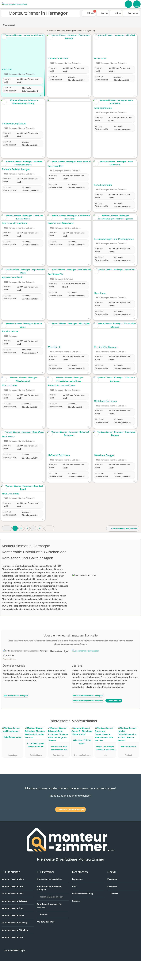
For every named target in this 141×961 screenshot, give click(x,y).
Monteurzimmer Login (14, 950)
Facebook (112, 879)
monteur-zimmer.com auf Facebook (88, 701)
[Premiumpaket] (135, 723)
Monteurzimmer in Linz (12, 886)
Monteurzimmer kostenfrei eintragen (49, 888)
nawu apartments (103, 108)
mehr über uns (114, 701)
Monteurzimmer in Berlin (13, 915)
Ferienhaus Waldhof (58, 58)
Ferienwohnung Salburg (14, 123)
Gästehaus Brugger (104, 455)
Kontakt (44, 914)
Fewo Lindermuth (103, 185)
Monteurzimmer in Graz (12, 908)
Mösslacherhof (9, 385)
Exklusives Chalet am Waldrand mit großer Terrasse (35, 745)
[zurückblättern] (8, 50)
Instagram (112, 886)
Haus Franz (100, 293)
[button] (7, 528)
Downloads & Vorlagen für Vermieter (49, 905)
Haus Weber (8, 436)
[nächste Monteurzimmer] (49, 528)
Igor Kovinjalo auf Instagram (16, 696)
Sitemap (76, 901)
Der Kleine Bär (55, 274)
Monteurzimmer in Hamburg (15, 923)
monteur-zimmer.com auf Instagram (88, 696)
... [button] (33, 528)
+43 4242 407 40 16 (46, 922)
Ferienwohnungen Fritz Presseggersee (114, 239)
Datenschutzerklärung (82, 894)
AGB (74, 886)
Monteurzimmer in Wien (13, 879)
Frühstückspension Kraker (61, 385)
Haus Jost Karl (55, 166)
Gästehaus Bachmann (105, 401)
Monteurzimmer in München (15, 930)
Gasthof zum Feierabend (60, 223)
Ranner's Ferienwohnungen (16, 169)
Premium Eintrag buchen (51, 897)
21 (40, 528)
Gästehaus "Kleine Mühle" (82, 741)
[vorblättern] (38, 50)
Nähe (117, 13)
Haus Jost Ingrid (10, 493)
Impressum (77, 879)
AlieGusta (7, 69)
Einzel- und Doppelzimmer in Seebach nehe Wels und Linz (105, 748)
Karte (104, 13)
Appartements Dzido (12, 277)
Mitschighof (54, 347)
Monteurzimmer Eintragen (72, 809)
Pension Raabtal (128, 746)
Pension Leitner (10, 331)
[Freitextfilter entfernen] (128, 4)
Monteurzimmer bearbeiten (49, 879)
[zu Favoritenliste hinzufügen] (4, 36)
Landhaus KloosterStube (14, 223)
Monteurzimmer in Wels (13, 894)
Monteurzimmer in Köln (12, 937)
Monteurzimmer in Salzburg (14, 901)
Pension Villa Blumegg (105, 347)
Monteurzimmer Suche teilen (124, 528)
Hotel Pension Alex (12, 737)
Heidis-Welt (100, 58)
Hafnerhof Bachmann (59, 455)
